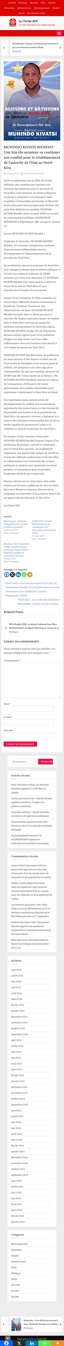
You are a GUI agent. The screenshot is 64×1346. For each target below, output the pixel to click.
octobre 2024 (18, 1098)
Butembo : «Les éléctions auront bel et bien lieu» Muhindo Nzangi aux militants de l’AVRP (40, 1322)
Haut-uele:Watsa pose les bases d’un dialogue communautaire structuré (30, 943)
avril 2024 (16, 1133)
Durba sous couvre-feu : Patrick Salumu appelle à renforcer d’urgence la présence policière (31, 802)
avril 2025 (16, 1063)
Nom (7, 703)
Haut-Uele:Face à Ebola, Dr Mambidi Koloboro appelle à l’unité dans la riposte (30, 788)
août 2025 (16, 1040)
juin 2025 (16, 1051)
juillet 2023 (17, 1186)
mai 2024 (16, 1127)
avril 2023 (16, 1204)
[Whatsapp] (24, 574)
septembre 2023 (19, 1174)
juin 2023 (16, 1192)
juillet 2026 (17, 975)
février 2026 (17, 1004)
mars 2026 (16, 998)
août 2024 (16, 1110)
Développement (42, 8)
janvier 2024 (18, 1151)
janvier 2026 (18, 1010)
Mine (43, 2)
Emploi (56, 8)
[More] (29, 574)
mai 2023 (16, 1198)
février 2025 (17, 1075)
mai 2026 (16, 987)
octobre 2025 (18, 1028)
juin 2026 (16, 981)
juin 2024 (16, 1122)
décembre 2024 (19, 1086)
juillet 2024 (17, 1116)
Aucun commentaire (34, 173)
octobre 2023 (18, 1168)
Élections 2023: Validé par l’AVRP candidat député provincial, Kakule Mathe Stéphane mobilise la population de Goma (16, 550)
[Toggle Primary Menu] (59, 33)
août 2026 (16, 969)
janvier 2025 (18, 1081)
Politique (22, 2)
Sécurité (34, 2)
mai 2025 (16, 1057)
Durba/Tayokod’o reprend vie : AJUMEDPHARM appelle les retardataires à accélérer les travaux (30, 839)
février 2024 (17, 1145)
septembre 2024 (19, 1104)
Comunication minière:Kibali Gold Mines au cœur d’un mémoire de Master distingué (31, 825)
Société (52, 2)
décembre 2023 (19, 1157)
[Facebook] (6, 574)
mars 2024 (16, 1139)
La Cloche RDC (28, 21)
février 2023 (17, 1215)
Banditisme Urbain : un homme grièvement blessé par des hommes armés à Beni (33, 45)
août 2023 (16, 1180)
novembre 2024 (19, 1092)
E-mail (8, 717)
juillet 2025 (17, 1045)
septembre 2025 (19, 1034)
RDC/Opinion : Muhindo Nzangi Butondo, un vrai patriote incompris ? (16, 524)
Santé (21, 13)
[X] (12, 574)
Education (9, 8)
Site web (8, 730)
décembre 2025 (19, 1016)
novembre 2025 (19, 1022)
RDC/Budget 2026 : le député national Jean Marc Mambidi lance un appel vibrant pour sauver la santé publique (33, 626)
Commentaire (12, 660)
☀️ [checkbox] (7, 1338)
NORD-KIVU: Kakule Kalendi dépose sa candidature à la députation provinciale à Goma (44, 527)
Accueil (12, 2)
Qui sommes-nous (36, 13)
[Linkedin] (18, 574)
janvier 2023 (18, 1221)
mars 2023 (16, 1209)
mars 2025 (16, 1069)
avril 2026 (16, 993)
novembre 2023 (19, 1163)
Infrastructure (24, 8)
